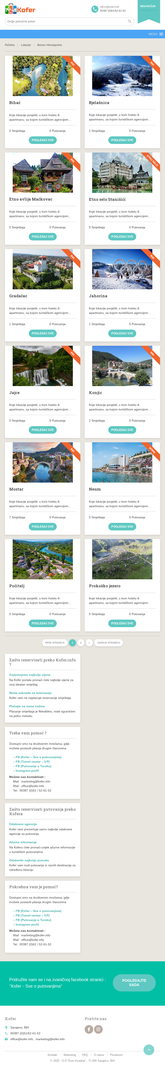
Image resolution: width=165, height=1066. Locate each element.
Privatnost (116, 1055)
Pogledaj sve (43, 140)
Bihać (14, 102)
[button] (153, 34)
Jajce (14, 392)
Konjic (95, 392)
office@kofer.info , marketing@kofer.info (37, 1039)
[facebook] (89, 1029)
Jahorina (98, 295)
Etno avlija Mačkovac (30, 199)
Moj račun (147, 6)
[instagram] (98, 1029)
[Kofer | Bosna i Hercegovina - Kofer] (20, 8)
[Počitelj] (42, 559)
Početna (10, 45)
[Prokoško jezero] (122, 559)
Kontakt (52, 1055)
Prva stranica (54, 642)
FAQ (85, 1055)
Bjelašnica (99, 102)
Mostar (16, 489)
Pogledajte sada (134, 983)
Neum (95, 489)
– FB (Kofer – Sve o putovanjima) (37, 757)
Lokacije (26, 45)
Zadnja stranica (108, 642)
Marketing (70, 1055)
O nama (99, 1055)
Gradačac (18, 295)
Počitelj (16, 585)
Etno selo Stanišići (107, 199)
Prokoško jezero (105, 585)
